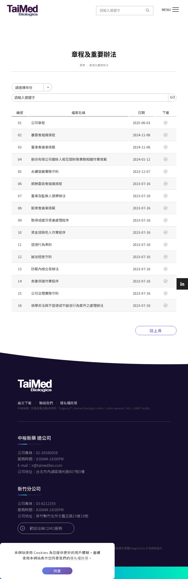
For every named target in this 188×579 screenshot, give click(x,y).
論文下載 (24, 402)
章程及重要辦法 (98, 65)
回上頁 (156, 330)
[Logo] (22, 10)
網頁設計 (156, 548)
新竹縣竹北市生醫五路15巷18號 (62, 516)
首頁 (82, 65)
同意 (57, 570)
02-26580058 (47, 452)
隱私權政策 (79, 558)
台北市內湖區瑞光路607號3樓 (60, 471)
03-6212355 (46, 503)
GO (172, 97)
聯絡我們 (46, 402)
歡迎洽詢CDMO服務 (46, 528)
